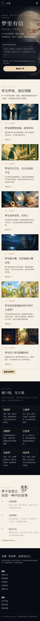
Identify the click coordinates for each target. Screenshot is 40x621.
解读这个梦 (20, 69)
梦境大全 (4, 575)
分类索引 (4, 582)
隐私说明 (4, 605)
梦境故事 (4, 578)
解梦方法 (4, 589)
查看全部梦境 (9, 372)
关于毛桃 (4, 601)
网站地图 (4, 608)
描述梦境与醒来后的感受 (9, 44)
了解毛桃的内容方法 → (8, 540)
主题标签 (4, 586)
